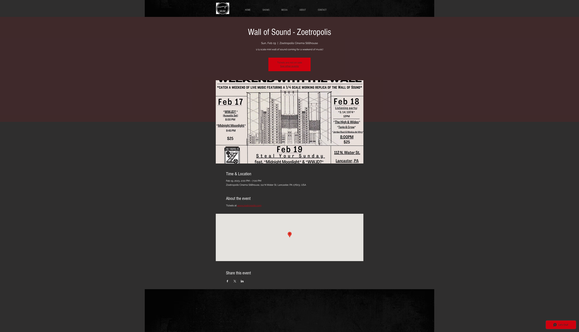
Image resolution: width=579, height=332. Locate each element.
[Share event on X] (234, 281)
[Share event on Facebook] (227, 281)
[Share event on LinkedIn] (242, 281)
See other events (289, 66)
